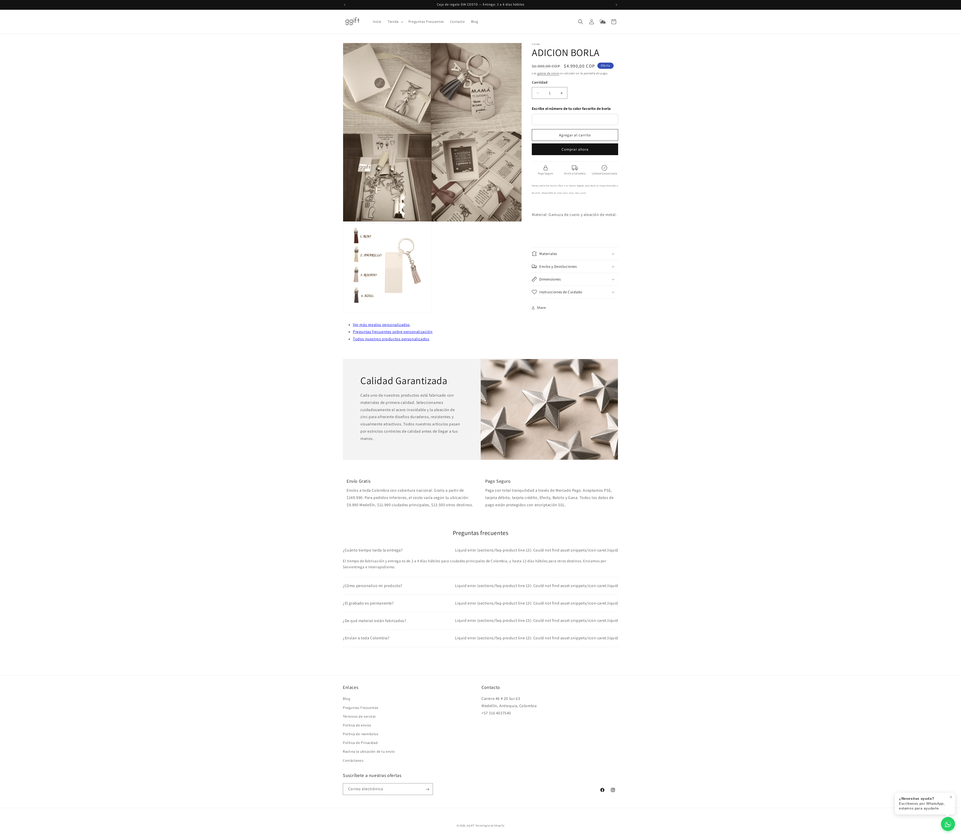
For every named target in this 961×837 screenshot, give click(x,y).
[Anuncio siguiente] (616, 5)
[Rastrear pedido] (602, 21)
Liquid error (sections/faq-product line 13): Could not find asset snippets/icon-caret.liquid (480, 550)
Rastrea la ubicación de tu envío (369, 751)
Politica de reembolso (361, 734)
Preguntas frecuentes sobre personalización (392, 331)
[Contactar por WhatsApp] (948, 824)
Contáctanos (353, 760)
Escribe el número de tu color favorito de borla (571, 108)
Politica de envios (357, 725)
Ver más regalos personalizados (381, 324)
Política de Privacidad (360, 743)
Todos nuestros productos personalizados (391, 339)
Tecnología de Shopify (490, 825)
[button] (395, 21)
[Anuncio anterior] (344, 5)
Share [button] (541, 307)
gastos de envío (548, 73)
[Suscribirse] (427, 789)
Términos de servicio (359, 716)
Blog (346, 699)
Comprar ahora (575, 149)
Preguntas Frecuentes (360, 707)
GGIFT (471, 825)
